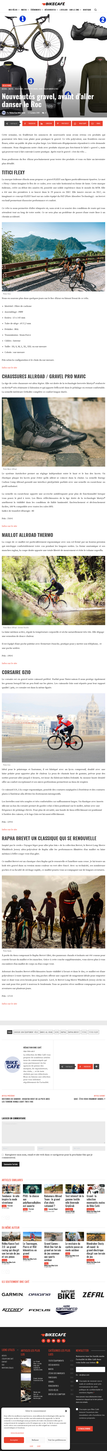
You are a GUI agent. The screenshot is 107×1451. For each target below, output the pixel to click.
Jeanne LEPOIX (70, 1211)
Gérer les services (17, 1433)
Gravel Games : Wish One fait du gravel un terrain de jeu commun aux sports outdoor (52, 1251)
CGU (31, 1446)
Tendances (4, 1206)
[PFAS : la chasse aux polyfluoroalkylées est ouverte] (32, 1189)
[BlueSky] (64, 1341)
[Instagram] (48, 1341)
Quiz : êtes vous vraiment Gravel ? (89, 1098)
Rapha (63, 1032)
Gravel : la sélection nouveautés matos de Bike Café (96, 1201)
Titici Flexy (93, 1032)
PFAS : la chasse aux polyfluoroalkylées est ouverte (32, 1201)
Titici (84, 1032)
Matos (11, 89)
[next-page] (7, 1217)
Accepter (14, 1440)
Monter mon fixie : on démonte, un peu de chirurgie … (38, 1395)
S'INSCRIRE (84, 1429)
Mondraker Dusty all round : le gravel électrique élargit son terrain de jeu (96, 1250)
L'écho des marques (90, 1209)
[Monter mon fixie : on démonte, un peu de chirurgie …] (26, 1395)
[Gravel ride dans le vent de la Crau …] (26, 1380)
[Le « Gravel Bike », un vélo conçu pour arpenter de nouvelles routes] (26, 1366)
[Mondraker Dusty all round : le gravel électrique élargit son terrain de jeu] (96, 1236)
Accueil (4, 89)
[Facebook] (43, 1341)
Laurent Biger (53, 1209)
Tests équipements (69, 1209)
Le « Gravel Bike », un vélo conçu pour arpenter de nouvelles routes (38, 1365)
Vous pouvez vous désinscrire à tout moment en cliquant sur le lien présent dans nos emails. (89, 1399)
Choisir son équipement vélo (26, 1032)
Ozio (57, 1032)
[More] (96, 1066)
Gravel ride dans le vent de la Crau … (38, 1380)
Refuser (35, 1440)
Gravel (46, 1209)
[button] (66, 1411)
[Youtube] (53, 1341)
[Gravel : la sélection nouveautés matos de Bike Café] (96, 1189)
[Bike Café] (53, 4)
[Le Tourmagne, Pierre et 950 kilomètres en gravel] (32, 1236)
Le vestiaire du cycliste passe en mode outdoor (74, 1246)
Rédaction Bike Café (17, 112)
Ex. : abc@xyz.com (82, 1375)
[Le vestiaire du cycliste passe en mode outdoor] (74, 1236)
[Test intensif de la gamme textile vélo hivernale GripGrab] (74, 1189)
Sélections (6, 85)
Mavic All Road (46, 1032)
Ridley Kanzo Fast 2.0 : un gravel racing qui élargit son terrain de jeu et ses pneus (11, 1250)
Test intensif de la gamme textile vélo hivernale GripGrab (74, 1201)
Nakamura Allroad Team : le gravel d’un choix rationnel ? (53, 1201)
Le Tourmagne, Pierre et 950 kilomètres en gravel (30, 1248)
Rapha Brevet (73, 1032)
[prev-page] (3, 1217)
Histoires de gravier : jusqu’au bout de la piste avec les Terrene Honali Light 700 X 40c (26, 1100)
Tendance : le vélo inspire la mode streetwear (10, 1199)
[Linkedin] (58, 1341)
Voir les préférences (57, 1440)
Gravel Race (4, 1260)
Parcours (46, 1263)
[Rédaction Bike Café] (4, 113)
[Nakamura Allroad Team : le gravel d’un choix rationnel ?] (53, 1189)
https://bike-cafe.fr (29, 1051)
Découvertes (25, 1257)
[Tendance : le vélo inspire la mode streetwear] (11, 1189)
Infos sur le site (9, 367)
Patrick (10, 1206)
